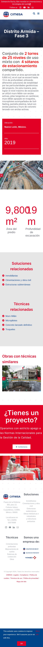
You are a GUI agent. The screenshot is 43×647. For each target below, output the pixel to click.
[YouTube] (10, 527)
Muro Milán (11, 316)
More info (38, 632)
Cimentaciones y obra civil (18, 280)
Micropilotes (11, 320)
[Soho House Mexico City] (21, 378)
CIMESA (9, 575)
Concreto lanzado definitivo (19, 325)
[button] (1, 175)
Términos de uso (16, 578)
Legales (16, 575)
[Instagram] (6, 527)
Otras (12, 559)
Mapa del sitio (21, 582)
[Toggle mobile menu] (38, 13)
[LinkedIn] (14, 527)
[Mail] (18, 527)
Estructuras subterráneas (18, 284)
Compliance (24, 575)
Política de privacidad (30, 578)
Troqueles (10, 329)
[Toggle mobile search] (34, 13)
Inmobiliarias (12, 275)
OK (21, 643)
